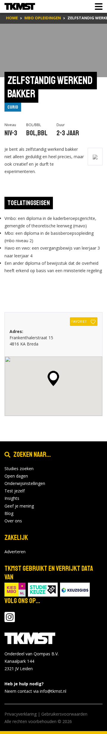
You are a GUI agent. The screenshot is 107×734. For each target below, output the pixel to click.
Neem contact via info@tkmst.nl (35, 691)
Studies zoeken (19, 468)
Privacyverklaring (20, 714)
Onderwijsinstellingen (24, 483)
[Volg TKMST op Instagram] (9, 620)
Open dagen (16, 476)
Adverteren (15, 551)
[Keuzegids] (75, 589)
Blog (8, 513)
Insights (11, 498)
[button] (53, 378)
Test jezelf (14, 491)
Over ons (13, 521)
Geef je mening (19, 506)
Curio (12, 107)
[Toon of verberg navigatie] (97, 6)
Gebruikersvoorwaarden (64, 714)
